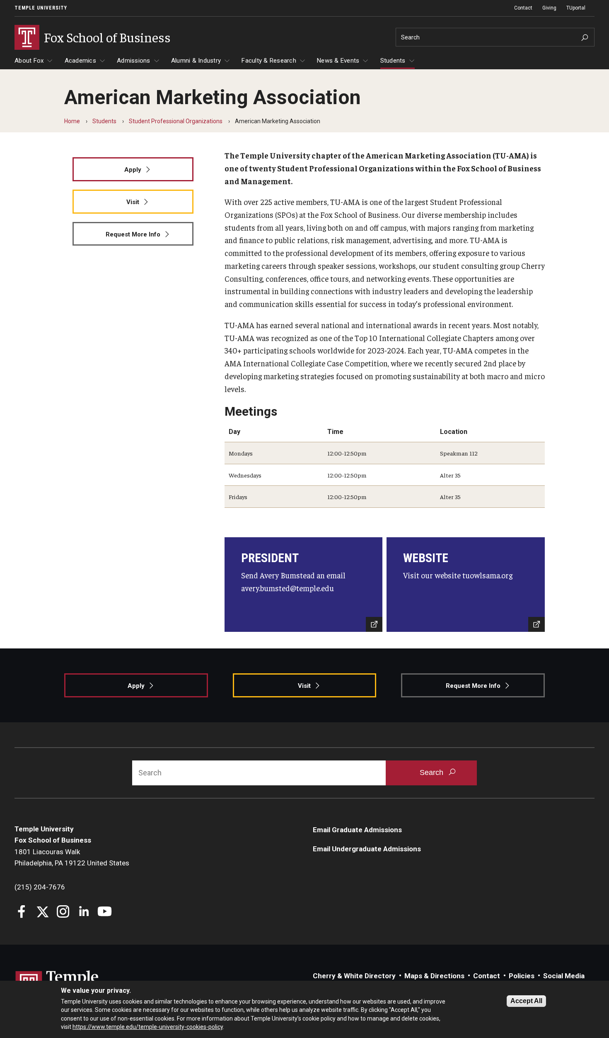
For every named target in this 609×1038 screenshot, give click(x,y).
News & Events (338, 60)
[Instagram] (63, 912)
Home (72, 121)
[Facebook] (22, 912)
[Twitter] (42, 912)
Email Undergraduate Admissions (367, 849)
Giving (549, 8)
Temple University (41, 8)
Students (393, 60)
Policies (521, 976)
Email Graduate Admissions (357, 830)
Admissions (133, 60)
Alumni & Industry (196, 60)
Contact (523, 8)
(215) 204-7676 (40, 887)
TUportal (575, 8)
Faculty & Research (269, 60)
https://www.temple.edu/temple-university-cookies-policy (147, 1026)
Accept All (526, 1000)
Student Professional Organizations (175, 121)
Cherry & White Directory (354, 976)
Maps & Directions (434, 976)
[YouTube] (104, 912)
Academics (80, 60)
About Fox (29, 60)
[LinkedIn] (84, 912)
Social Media (564, 976)
